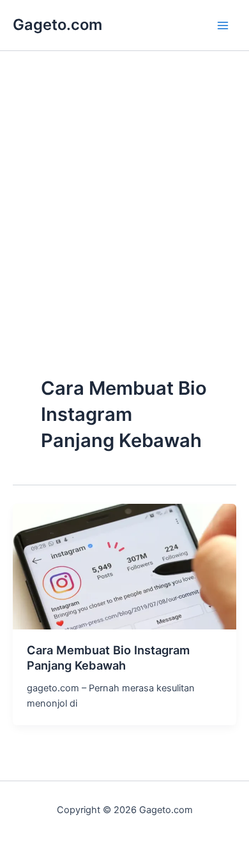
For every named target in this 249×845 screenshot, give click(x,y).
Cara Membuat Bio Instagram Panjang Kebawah (108, 657)
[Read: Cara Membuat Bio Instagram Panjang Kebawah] (124, 565)
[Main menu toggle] (222, 25)
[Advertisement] (124, 240)
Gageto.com (57, 24)
